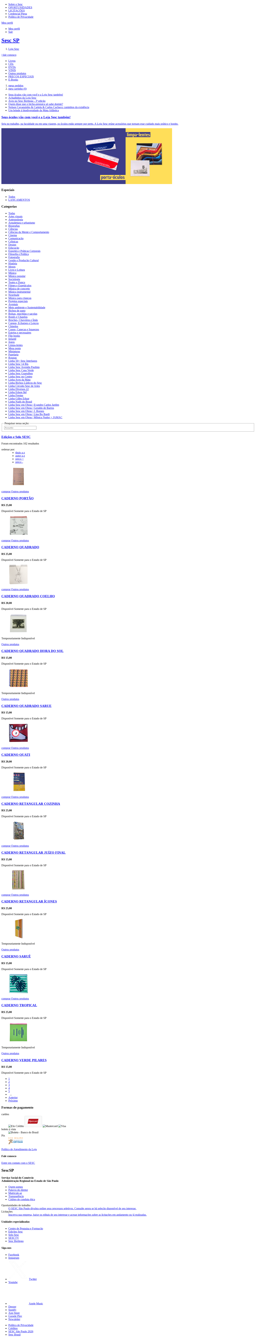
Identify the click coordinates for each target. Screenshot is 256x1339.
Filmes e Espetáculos (19, 285)
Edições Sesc (15, 1231)
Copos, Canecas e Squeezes (23, 329)
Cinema (12, 235)
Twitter (33, 1279)
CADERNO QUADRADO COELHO (28, 596)
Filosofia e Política (18, 254)
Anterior (13, 1097)
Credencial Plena (17, 13)
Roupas (12, 357)
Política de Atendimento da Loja (19, 1149)
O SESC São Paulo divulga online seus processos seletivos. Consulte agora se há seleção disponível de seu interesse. (72, 1208)
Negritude (13, 294)
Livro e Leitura (16, 269)
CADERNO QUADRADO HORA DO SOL (32, 651)
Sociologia (14, 279)
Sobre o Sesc (15, 4)
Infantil (12, 338)
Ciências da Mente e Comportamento (28, 232)
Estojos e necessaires (19, 332)
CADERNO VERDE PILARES (24, 1060)
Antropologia (15, 219)
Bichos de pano (16, 310)
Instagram (13, 1257)
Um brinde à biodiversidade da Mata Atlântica (33, 110)
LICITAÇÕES (16, 10)
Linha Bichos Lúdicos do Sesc (25, 382)
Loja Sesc (13, 48)
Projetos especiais (18, 301)
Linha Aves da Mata (19, 379)
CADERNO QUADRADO (20, 547)
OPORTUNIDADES (20, 7)
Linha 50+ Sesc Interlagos (22, 360)
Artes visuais (15, 216)
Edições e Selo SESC (16, 437)
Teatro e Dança (16, 282)
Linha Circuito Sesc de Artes (24, 385)
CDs (10, 63)
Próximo (13, 1100)
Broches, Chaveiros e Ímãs (23, 320)
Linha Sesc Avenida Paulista (24, 367)
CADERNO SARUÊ (16, 956)
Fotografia (14, 257)
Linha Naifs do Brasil (20, 401)
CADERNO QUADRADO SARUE (26, 706)
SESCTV (13, 1237)
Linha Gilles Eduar (18, 398)
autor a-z (20, 455)
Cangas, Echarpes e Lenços (23, 323)
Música (12, 272)
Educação (13, 247)
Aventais (13, 304)
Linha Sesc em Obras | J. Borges (26, 411)
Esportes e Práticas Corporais (24, 250)
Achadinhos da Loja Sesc (22, 97)
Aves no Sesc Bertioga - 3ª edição (26, 100)
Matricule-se (15, 1193)
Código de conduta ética (21, 1199)
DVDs (12, 67)
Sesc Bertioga (16, 1241)
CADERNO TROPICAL (19, 1005)
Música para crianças (19, 298)
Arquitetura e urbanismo (21, 222)
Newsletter (14, 1319)
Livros (11, 60)
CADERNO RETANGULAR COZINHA (30, 804)
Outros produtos (17, 73)
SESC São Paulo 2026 (20, 1331)
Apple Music (36, 1303)
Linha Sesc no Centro (20, 376)
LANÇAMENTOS (19, 199)
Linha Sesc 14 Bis (18, 363)
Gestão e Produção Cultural (23, 260)
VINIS (12, 70)
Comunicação (16, 238)
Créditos (13, 1328)
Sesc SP (10, 40)
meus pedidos (15, 85)
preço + (19, 458)
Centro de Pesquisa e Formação (25, 1228)
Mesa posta (14, 348)
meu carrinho (17, 88)
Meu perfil (14, 28)
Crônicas (13, 241)
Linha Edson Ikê (17, 392)
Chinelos (13, 326)
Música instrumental (19, 291)
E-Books (13, 79)
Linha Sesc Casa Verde (21, 370)
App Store (14, 1312)
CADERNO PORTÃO (17, 498)
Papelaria (13, 354)
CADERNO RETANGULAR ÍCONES (29, 901)
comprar (6, 491)
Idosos (11, 266)
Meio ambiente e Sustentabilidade (26, 307)
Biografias (14, 225)
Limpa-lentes (15, 345)
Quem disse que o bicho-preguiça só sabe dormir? (35, 104)
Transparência (16, 1196)
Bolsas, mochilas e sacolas (22, 313)
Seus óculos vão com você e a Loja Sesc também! (35, 94)
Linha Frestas (15, 395)
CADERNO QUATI (15, 755)
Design (12, 244)
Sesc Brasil (14, 1334)
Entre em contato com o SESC (18, 1162)
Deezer (12, 1306)
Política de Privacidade (20, 16)
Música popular (16, 276)
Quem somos (15, 1186)
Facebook (13, 1254)
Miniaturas (14, 351)
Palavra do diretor (18, 1189)
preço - (19, 462)
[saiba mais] (18, 485)
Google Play (15, 1316)
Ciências (13, 228)
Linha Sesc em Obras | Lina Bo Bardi (29, 414)
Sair (10, 31)
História (12, 263)
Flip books (14, 335)
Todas (11, 213)
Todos (11, 196)
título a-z (20, 452)
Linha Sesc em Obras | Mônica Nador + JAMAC (35, 417)
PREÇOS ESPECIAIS (21, 76)
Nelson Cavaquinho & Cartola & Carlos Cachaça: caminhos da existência (48, 107)
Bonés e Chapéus (18, 316)
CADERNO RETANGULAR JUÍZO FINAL (33, 852)
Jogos (11, 342)
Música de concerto (19, 288)
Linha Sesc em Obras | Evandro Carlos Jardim (33, 404)
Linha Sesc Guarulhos (20, 373)
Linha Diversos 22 (18, 389)
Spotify (12, 1309)
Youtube (13, 1282)
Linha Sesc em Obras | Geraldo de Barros (31, 407)
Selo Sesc (13, 1234)
